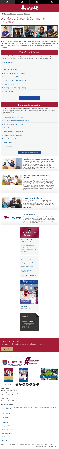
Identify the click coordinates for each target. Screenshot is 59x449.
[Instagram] (23, 384)
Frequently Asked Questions (27, 270)
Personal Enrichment (10, 139)
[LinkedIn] (30, 384)
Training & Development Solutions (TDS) (38, 159)
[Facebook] (20, 384)
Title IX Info (50, 444)
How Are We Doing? (51, 446)
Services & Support (7, 433)
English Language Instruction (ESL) (13, 117)
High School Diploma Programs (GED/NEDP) (16, 121)
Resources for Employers (32, 198)
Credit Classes (8, 381)
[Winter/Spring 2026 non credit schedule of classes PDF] (29, 292)
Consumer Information (41, 446)
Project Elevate (29, 214)
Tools (37, 2)
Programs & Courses (10, 14)
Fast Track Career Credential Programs (15, 80)
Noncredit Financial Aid (29, 275)
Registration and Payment (29, 263)
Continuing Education (23, 14)
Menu (7, 2)
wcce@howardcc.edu (29, 323)
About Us (4, 440)
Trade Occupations (9, 91)
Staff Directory (6, 413)
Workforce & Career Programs (30, 98)
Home (2, 14)
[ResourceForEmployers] (29, 232)
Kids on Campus (8, 128)
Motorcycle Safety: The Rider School (14, 131)
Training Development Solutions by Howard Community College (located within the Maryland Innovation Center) (29, 407)
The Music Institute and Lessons (13, 135)
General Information (28, 266)
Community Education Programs (29, 152)
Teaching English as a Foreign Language (15, 88)
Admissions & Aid (7, 429)
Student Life (5, 437)
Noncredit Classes (23, 381)
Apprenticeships (8, 62)
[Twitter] (17, 384)
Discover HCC (6, 422)
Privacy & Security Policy (41, 444)
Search (22, 2)
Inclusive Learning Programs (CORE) (14, 124)
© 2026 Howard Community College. (9, 444)
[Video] (27, 384)
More (37, 253)
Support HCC (7, 349)
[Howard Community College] (30, 7)
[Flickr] (34, 384)
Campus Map (6, 417)
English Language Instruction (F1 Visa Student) (37, 176)
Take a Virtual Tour (50, 376)
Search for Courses (27, 259)
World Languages (9, 146)
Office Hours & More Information (29, 327)
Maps (52, 2)
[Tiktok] (37, 384)
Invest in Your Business (29, 240)
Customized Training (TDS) (11, 77)
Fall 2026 (24, 306)
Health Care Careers (9, 84)
